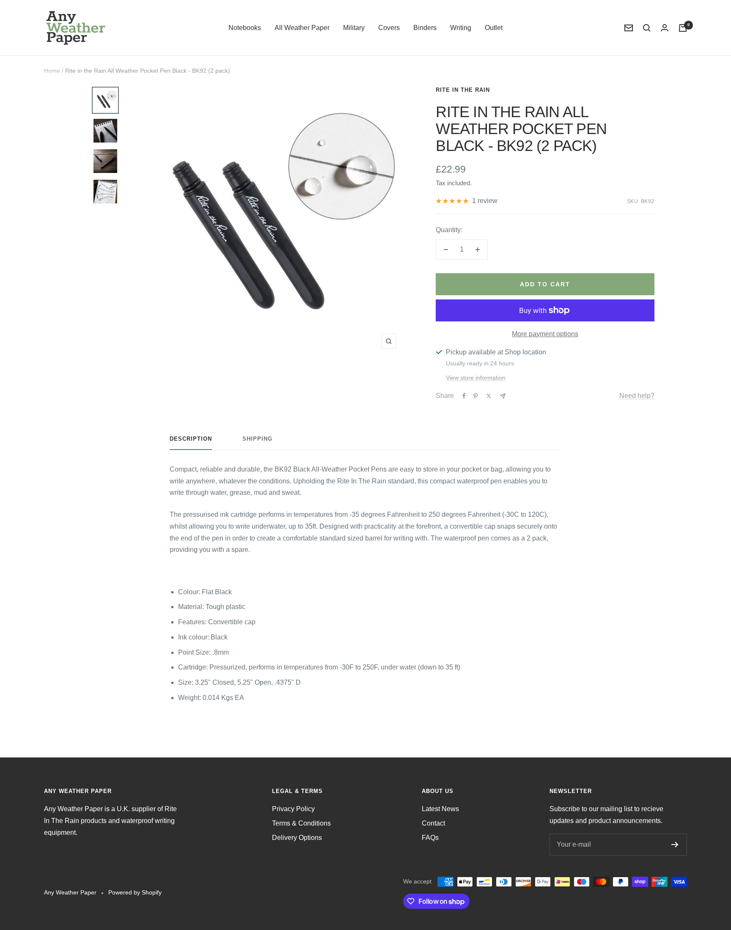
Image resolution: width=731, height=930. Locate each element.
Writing (460, 27)
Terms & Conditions (301, 823)
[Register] (675, 845)
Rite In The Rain (463, 90)
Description (191, 439)
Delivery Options (297, 837)
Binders (425, 27)
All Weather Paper (302, 27)
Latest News (440, 808)
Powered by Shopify (135, 892)
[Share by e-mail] (503, 396)
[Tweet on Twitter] (488, 396)
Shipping (257, 439)
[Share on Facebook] (464, 396)
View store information (476, 377)
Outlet (494, 27)
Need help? (636, 395)
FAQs (430, 837)
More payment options (545, 333)
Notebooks (244, 27)
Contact (433, 823)
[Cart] (683, 28)
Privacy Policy (293, 808)
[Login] (664, 27)
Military (354, 27)
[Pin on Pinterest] (475, 396)
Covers (389, 27)
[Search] (647, 28)
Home (52, 70)
